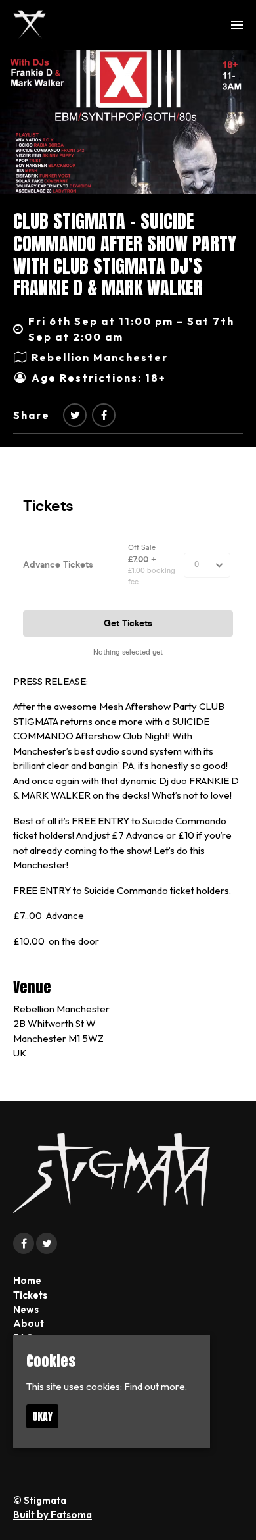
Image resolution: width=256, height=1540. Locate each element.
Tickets (30, 1295)
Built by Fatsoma (52, 1514)
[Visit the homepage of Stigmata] (29, 25)
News (26, 1309)
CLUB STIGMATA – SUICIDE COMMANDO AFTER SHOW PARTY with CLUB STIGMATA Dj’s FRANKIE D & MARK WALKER (124, 254)
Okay (42, 1416)
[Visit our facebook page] (104, 415)
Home (27, 1280)
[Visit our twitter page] (75, 415)
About (28, 1323)
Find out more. (155, 1386)
